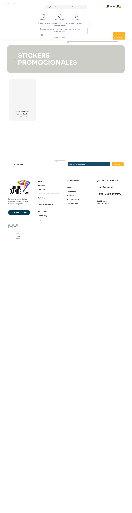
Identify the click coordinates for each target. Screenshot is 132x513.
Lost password (72, 473)
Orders (69, 456)
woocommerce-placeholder (48, 463)
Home (40, 451)
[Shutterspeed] (114, 404)
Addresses (71, 465)
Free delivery (42, 485)
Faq (39, 489)
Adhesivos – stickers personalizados (22, 382)
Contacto (41, 459)
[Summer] (56, 404)
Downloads (71, 460)
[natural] (95, 404)
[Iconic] (37, 404)
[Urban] (75, 404)
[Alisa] (18, 404)
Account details (73, 469)
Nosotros (41, 455)
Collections (42, 467)
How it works (42, 481)
